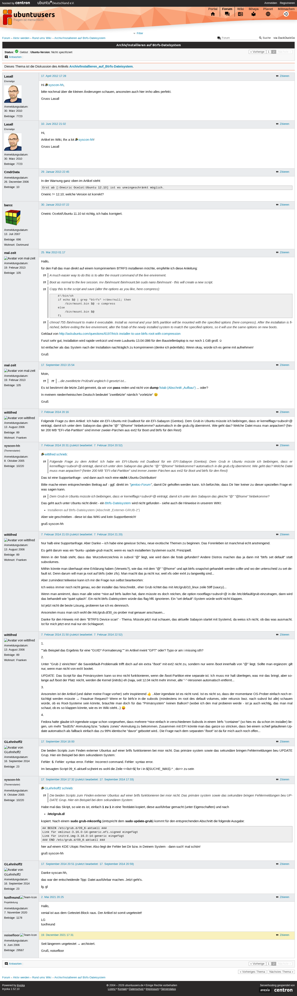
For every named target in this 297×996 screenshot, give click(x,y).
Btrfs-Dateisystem (118, 503)
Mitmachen (286, 9)
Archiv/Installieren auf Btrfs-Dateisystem (79, 38)
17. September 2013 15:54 (57, 365)
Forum (227, 9)
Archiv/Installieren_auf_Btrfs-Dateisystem (101, 66)
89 (17, 432)
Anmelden (270, 3)
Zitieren (284, 76)
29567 (20, 950)
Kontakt (122, 989)
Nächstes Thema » (281, 972)
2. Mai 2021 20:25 (52, 897)
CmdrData (12, 172)
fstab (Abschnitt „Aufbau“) (177, 388)
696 (18, 239)
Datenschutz (136, 989)
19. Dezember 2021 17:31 (57, 935)
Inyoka (21, 985)
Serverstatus (168, 989)
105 (18, 273)
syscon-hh (55, 85)
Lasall (8, 76)
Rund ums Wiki (41, 38)
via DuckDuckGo (284, 38)
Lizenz (112, 989)
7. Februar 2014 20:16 (55, 412)
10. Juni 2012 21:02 (53, 124)
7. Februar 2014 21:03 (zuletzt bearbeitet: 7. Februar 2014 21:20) (81, 534)
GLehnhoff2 (13, 742)
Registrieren (287, 3)
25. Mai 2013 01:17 (53, 252)
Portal (212, 9)
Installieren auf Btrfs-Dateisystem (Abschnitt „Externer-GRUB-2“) (94, 510)
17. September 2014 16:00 (57, 741)
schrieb (61, 455)
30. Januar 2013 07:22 (55, 204)
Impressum (152, 989)
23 (17, 766)
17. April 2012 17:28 (53, 76)
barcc (8, 205)
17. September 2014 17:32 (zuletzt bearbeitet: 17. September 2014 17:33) (87, 779)
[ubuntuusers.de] (29, 18)
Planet (268, 9)
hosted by (8, 3)
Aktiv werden (21, 38)
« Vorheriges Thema (252, 972)
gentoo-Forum (141, 484)
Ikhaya (254, 9)
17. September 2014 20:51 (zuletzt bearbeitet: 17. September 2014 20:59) (87, 864)
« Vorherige (257, 52)
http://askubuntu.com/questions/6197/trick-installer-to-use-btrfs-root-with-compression (119, 334)
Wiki (240, 9)
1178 (19, 918)
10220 (20, 466)
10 (17, 187)
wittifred (10, 412)
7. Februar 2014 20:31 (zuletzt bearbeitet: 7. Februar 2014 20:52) (81, 445)
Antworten (15, 57)
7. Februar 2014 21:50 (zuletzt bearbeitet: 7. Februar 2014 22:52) (81, 634)
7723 (19, 116)
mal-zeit (10, 253)
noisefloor (12, 935)
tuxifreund (12, 897)
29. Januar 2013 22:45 (55, 172)
